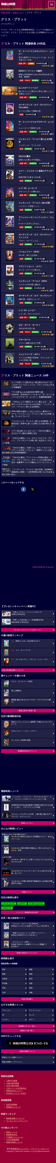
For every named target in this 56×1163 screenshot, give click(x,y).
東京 (3, 969)
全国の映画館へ (27, 999)
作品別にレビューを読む (16, 1093)
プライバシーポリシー (40, 1149)
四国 (30, 988)
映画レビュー (27, 892)
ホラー (31, 1019)
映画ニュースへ (27, 823)
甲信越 (4, 983)
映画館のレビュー (13, 1107)
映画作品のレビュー (14, 1091)
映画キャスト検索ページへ (12, 1057)
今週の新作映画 (12, 1083)
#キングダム (6, 908)
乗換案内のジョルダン (20, 1149)
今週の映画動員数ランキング (13, 670)
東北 (30, 979)
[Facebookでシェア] (23, 489)
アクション (6, 1010)
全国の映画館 (11, 1104)
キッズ (31, 1015)
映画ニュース (11, 1132)
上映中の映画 (11, 1081)
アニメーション (35, 1010)
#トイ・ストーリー (35, 904)
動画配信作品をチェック (27, 751)
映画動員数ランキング (15, 1118)
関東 (30, 969)
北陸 (30, 983)
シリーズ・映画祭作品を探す (27, 912)
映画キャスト (18, 13)
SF (3, 1015)
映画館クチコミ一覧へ (27, 1026)
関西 (3, 974)
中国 (3, 988)
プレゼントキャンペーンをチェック (27, 630)
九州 (3, 993)
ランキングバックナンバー (17, 1121)
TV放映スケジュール (14, 1137)
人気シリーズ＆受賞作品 (16, 1088)
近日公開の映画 (12, 1086)
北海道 (4, 979)
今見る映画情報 (12, 1140)
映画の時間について (27, 1051)
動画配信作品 (11, 1135)
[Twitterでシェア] (32, 489)
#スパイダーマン (8, 904)
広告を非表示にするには (43, 567)
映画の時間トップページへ (12, 1062)
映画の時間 (5, 13)
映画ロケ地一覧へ (27, 1031)
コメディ (5, 1019)
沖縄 (30, 993)
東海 (30, 974)
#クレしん (21, 904)
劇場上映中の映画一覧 (27, 711)
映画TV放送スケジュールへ (27, 953)
